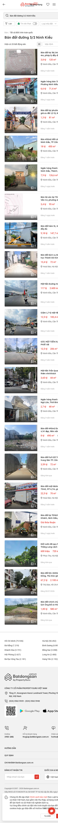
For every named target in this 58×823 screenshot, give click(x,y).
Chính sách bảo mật (38, 797)
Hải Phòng (13, 654)
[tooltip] (39, 44)
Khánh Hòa (13, 650)
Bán (6, 32)
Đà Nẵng (12, 645)
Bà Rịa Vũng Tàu (15, 659)
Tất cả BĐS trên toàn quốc (21, 32)
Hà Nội (49, 641)
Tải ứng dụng (36, 4)
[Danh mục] (4, 4)
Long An (49, 654)
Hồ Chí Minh (14, 641)
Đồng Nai (49, 650)
